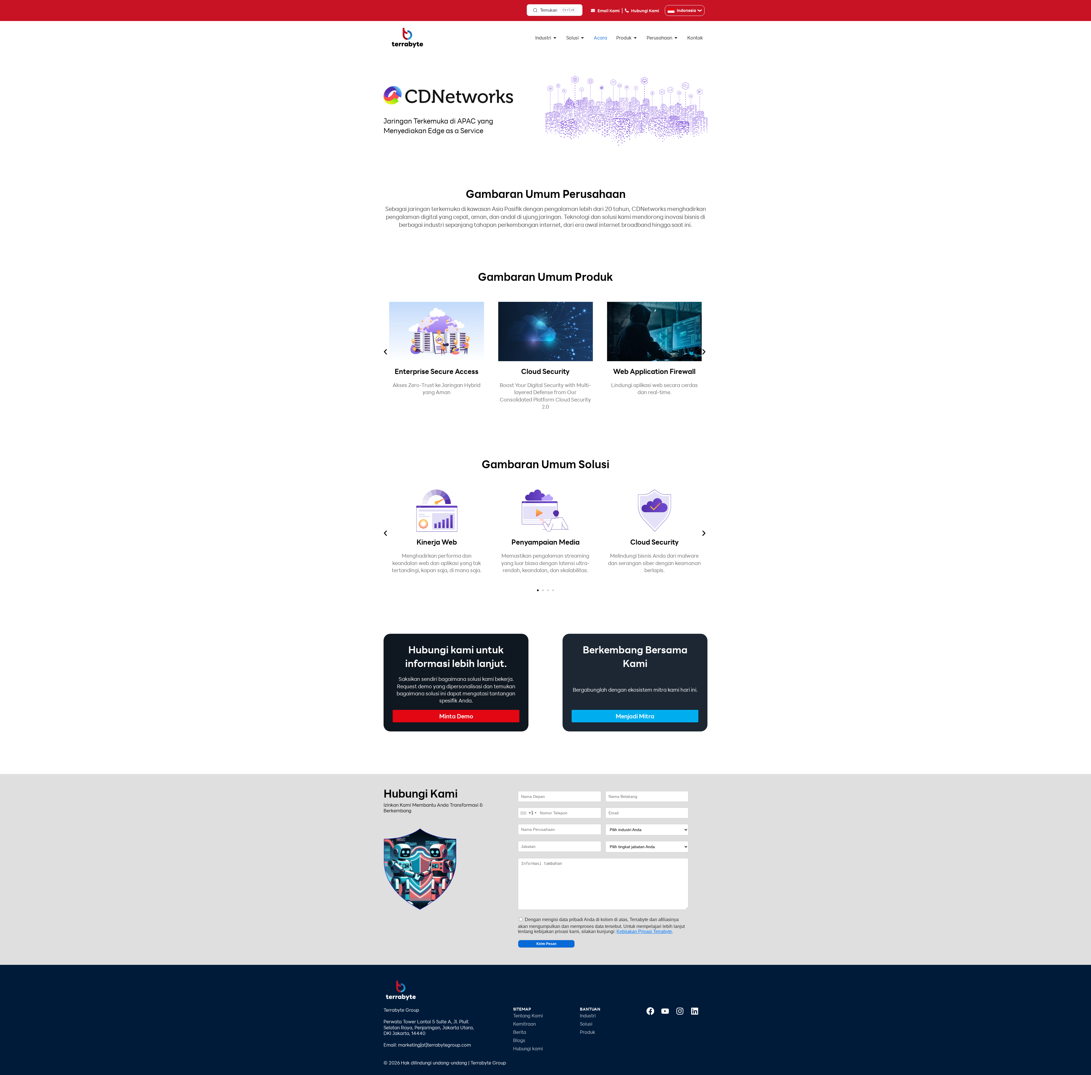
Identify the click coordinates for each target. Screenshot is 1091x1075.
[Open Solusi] (582, 37)
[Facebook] (650, 1011)
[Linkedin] (695, 1011)
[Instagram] (680, 1011)
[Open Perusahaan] (676, 37)
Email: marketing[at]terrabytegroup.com (427, 1045)
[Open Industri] (555, 37)
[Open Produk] (635, 37)
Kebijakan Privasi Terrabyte (644, 931)
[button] (385, 351)
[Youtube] (665, 1011)
